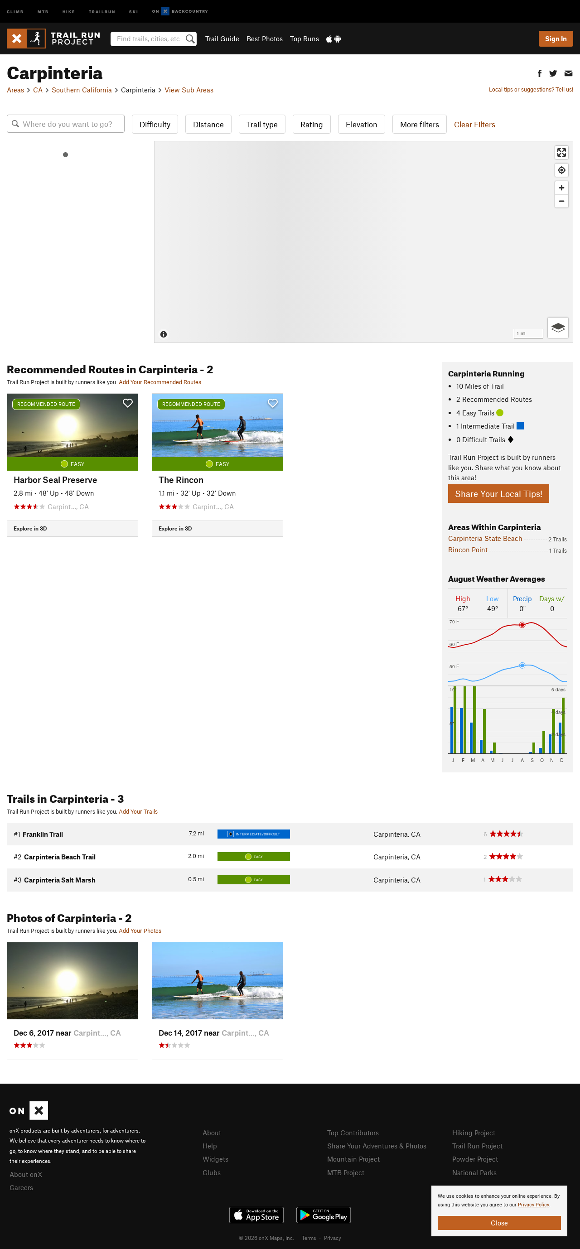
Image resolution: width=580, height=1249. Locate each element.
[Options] (558, 328)
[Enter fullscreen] (561, 152)
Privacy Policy (533, 1205)
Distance (208, 124)
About (212, 1132)
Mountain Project (353, 1159)
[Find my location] (561, 170)
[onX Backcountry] (180, 11)
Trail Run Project (477, 1146)
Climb (15, 11)
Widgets (215, 1159)
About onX (26, 1174)
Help (210, 1146)
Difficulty (155, 124)
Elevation (361, 124)
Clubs (212, 1172)
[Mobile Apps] (333, 38)
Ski (134, 11)
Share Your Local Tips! (498, 493)
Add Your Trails (138, 811)
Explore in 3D (30, 528)
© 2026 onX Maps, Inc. (266, 1238)
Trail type (262, 124)
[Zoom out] (561, 200)
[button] (539, 72)
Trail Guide (222, 38)
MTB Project (345, 1172)
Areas (15, 90)
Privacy (332, 1238)
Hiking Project (473, 1132)
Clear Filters (474, 124)
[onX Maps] (29, 1117)
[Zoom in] (561, 187)
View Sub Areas (188, 90)
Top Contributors (353, 1132)
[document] (499, 1211)
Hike (69, 11)
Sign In (556, 38)
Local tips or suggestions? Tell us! (531, 89)
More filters (419, 124)
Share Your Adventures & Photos (376, 1146)
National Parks (474, 1172)
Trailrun (102, 11)
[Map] (364, 241)
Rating (311, 124)
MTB (43, 11)
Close (499, 1223)
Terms (309, 1238)
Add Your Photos (140, 930)
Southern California (82, 90)
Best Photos (264, 38)
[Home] (58, 38)
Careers (21, 1187)
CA (38, 90)
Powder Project (475, 1159)
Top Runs (304, 38)
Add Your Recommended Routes (160, 382)
